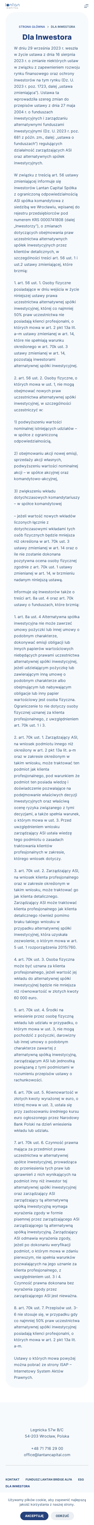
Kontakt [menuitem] (13, 1479)
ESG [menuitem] (81, 1479)
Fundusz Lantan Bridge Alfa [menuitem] (49, 1479)
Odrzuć (62, 1516)
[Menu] (86, 6)
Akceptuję (34, 1516)
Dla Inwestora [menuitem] (18, 1486)
